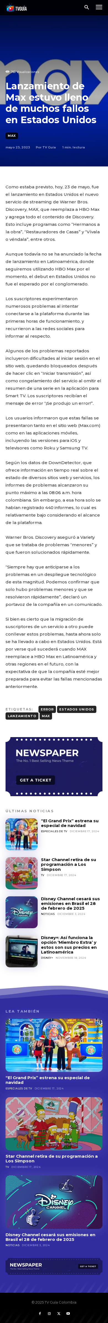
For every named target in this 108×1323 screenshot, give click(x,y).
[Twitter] (58, 1314)
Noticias (48, 913)
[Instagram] (49, 1314)
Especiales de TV (54, 831)
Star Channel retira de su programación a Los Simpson (68, 864)
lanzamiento (22, 716)
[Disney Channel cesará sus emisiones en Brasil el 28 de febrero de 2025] (22, 912)
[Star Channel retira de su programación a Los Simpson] (22, 873)
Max (12, 136)
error (47, 709)
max (46, 716)
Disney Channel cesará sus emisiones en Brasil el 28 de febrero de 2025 (70, 903)
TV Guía (49, 147)
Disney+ (47, 957)
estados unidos (76, 709)
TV (43, 875)
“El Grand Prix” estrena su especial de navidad (70, 823)
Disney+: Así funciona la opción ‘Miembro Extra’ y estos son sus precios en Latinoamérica (69, 945)
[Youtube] (68, 1314)
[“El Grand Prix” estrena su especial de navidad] (22, 834)
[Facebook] (40, 1314)
